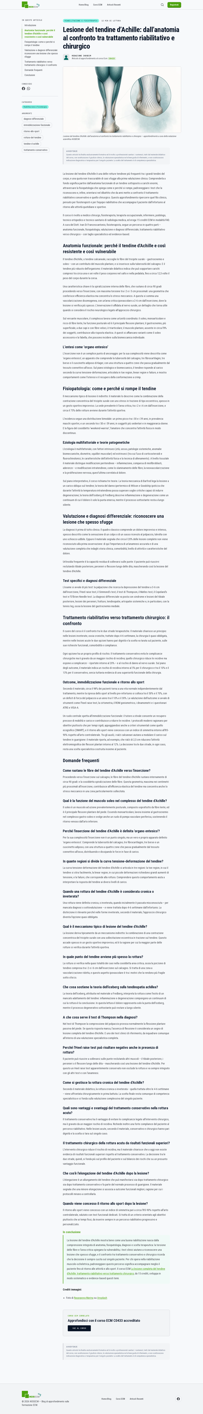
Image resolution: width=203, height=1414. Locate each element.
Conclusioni (30, 75)
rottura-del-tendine (32, 137)
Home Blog (83, 5)
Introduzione (30, 25)
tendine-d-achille (31, 143)
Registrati (174, 5)
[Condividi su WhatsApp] (28, 88)
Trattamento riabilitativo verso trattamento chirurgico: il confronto (41, 63)
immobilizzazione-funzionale (37, 125)
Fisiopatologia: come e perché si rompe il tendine (40, 43)
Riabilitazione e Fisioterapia (35, 107)
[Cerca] (162, 5)
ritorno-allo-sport (31, 131)
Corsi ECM (97, 5)
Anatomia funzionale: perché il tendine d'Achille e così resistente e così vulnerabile (40, 33)
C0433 (112, 58)
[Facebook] (178, 1399)
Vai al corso (79, 1328)
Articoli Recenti (114, 5)
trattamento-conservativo (35, 150)
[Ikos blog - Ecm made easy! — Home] (31, 4)
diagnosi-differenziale (34, 118)
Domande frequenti (33, 70)
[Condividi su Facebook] (23, 88)
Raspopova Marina (83, 1297)
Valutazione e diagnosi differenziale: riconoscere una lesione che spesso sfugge (41, 53)
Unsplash (102, 1297)
